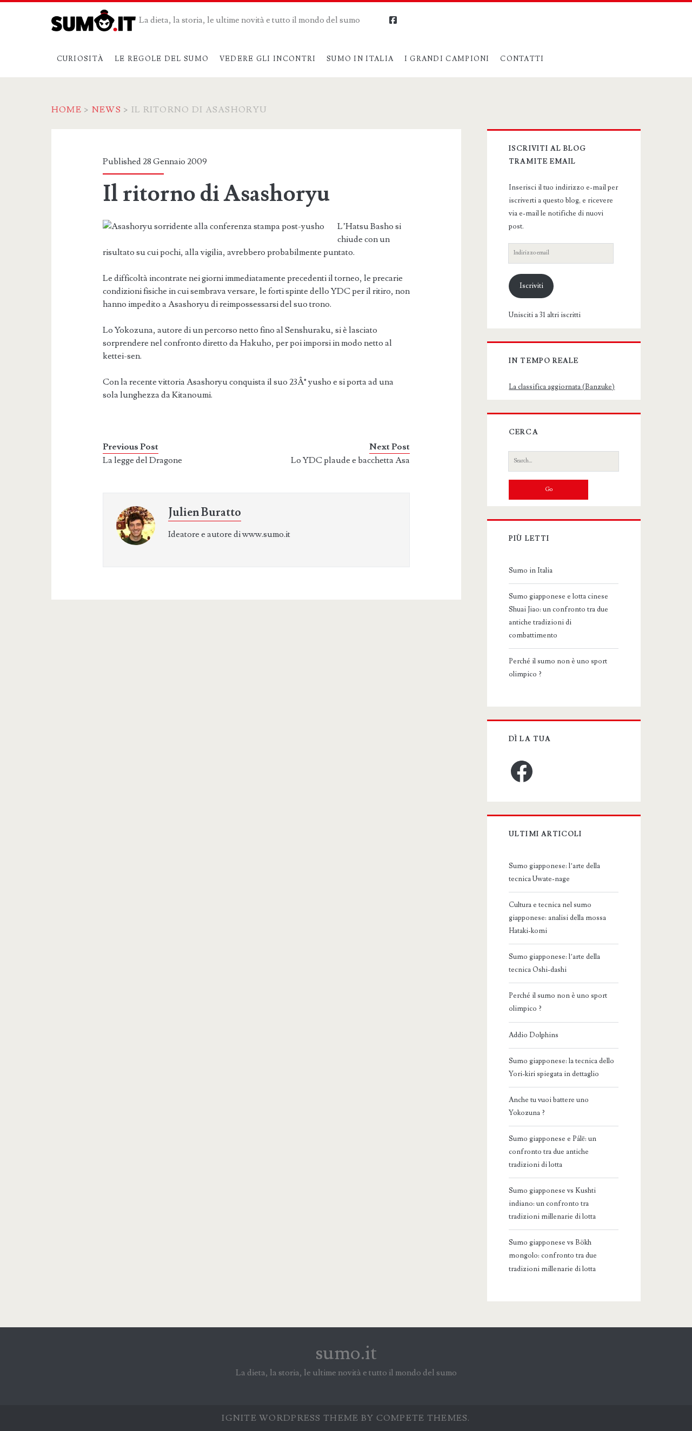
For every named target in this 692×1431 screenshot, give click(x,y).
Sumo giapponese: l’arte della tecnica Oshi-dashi (554, 963)
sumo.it (346, 1353)
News (106, 109)
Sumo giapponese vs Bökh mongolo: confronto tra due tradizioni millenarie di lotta (553, 1255)
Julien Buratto (204, 512)
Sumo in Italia (360, 59)
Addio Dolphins (533, 1035)
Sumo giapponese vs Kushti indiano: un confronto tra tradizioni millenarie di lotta (552, 1203)
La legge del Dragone (142, 460)
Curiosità (80, 59)
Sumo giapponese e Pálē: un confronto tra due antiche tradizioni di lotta (552, 1151)
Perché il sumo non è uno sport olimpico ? (558, 667)
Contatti (522, 59)
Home (66, 109)
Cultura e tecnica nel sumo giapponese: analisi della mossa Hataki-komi (557, 918)
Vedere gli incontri (267, 59)
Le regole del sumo (162, 59)
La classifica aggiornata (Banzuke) (562, 386)
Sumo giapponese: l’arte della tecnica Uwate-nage (554, 872)
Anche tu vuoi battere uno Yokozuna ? (549, 1106)
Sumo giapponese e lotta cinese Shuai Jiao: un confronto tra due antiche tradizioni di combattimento (558, 616)
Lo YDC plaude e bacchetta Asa (350, 460)
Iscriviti (531, 285)
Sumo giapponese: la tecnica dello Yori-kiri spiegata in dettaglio (561, 1067)
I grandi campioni (447, 59)
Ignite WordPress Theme (290, 1418)
